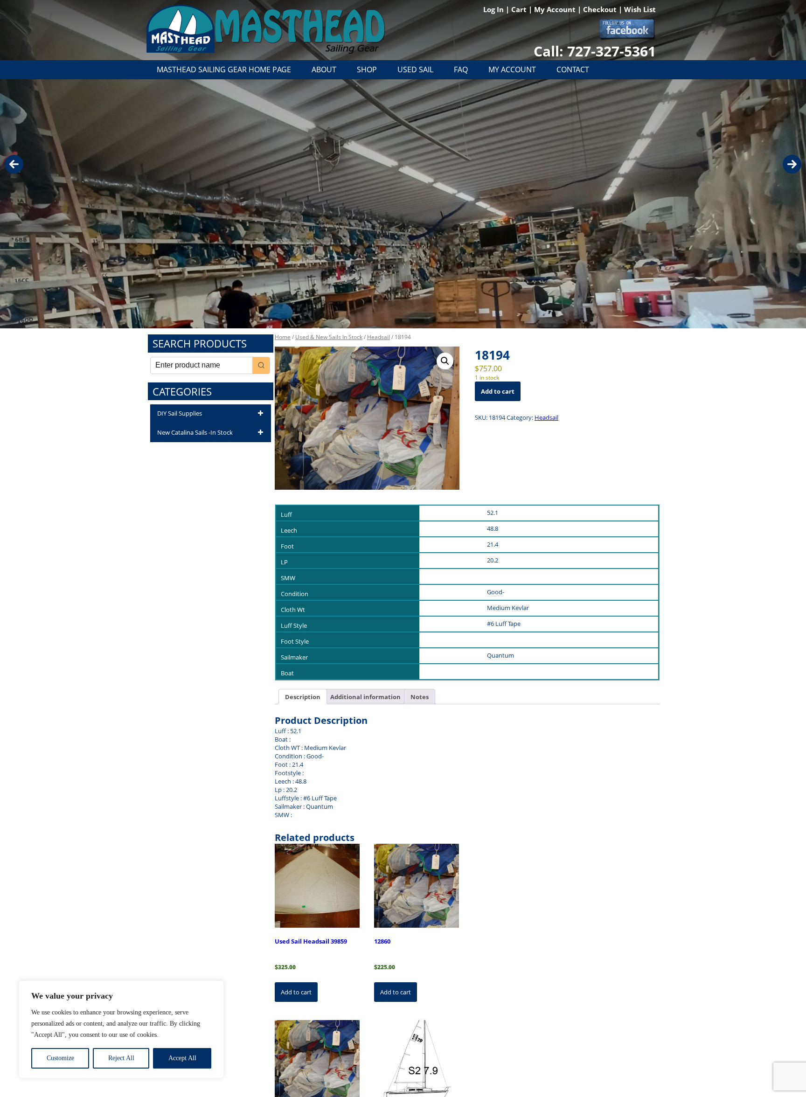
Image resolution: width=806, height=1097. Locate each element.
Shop (367, 69)
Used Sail (415, 69)
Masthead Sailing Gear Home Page (224, 69)
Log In (494, 9)
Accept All (182, 1058)
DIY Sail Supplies (179, 413)
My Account (555, 9)
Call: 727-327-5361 (595, 51)
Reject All (121, 1058)
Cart (519, 9)
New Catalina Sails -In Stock (195, 432)
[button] (445, 361)
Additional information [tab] (365, 697)
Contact (572, 69)
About (324, 69)
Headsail (378, 337)
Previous (14, 164)
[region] (121, 1029)
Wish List (640, 9)
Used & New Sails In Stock (328, 337)
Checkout (600, 9)
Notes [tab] (419, 697)
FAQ (461, 69)
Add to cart (497, 391)
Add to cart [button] (296, 992)
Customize (60, 1058)
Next (792, 164)
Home (283, 337)
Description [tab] (302, 697)
